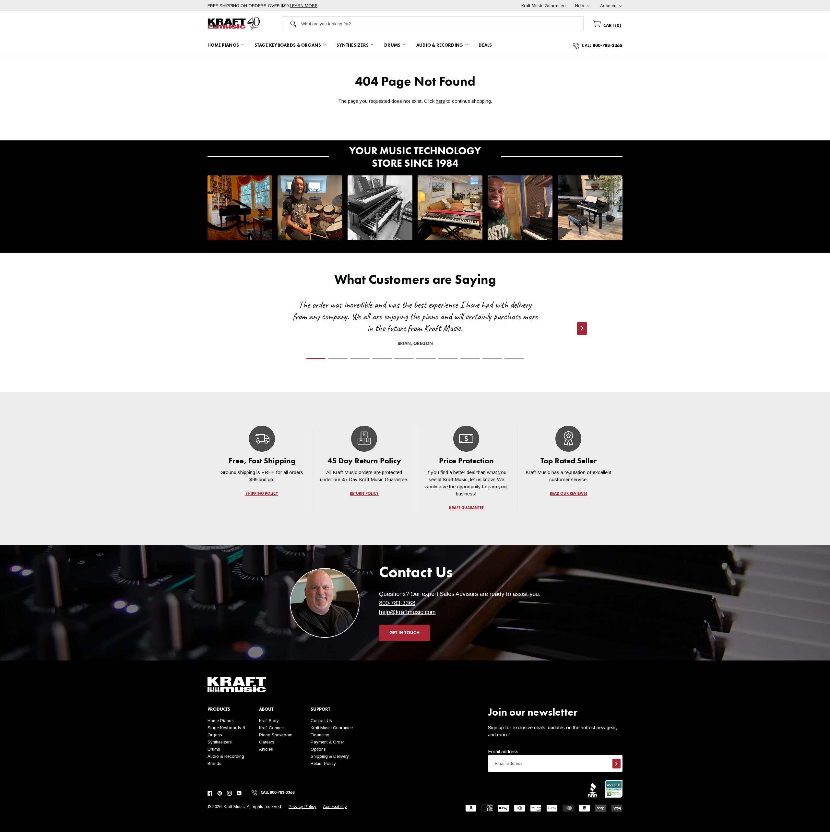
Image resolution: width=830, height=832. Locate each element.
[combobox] (442, 24)
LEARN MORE (303, 5)
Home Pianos (221, 720)
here (440, 101)
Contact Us (321, 720)
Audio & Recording (226, 756)
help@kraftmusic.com (407, 612)
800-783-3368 (397, 603)
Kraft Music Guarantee (332, 727)
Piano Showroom (275, 734)
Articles (266, 749)
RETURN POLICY (364, 494)
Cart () (611, 25)
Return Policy (323, 763)
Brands (214, 763)
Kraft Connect (272, 727)
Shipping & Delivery (330, 756)
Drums (214, 749)
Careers (266, 742)
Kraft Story (269, 720)
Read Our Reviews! (568, 494)
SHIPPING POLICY (261, 494)
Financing (320, 734)
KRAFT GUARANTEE (466, 508)
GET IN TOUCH (404, 633)
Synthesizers (220, 742)
